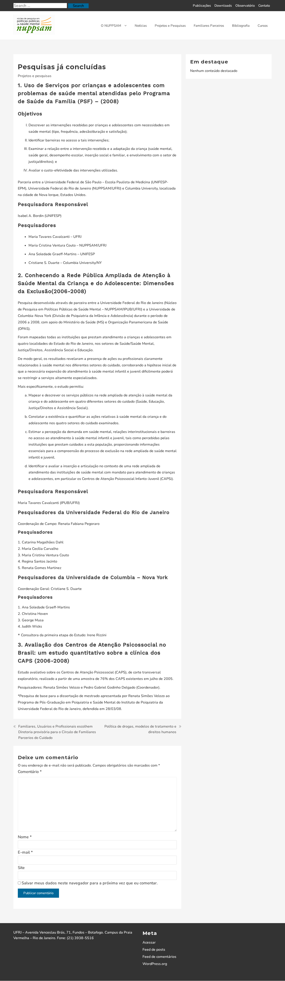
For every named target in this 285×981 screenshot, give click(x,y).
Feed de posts (153, 949)
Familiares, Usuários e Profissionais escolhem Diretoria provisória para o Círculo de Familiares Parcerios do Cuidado (57, 732)
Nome (25, 837)
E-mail (25, 852)
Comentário (30, 771)
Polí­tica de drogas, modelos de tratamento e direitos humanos (140, 729)
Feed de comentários (159, 956)
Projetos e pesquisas (34, 75)
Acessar (149, 942)
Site (21, 867)
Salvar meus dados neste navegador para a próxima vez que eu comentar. (90, 883)
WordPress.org (154, 963)
